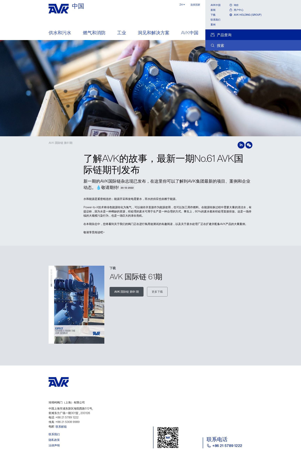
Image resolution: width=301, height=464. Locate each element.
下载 (213, 15)
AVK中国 (189, 33)
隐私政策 (54, 440)
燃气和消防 (94, 33)
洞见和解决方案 (153, 33)
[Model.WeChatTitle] (248, 145)
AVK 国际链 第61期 (60, 143)
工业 (121, 33)
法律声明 (54, 445)
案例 (213, 24)
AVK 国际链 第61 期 (126, 292)
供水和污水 (60, 33)
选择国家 (195, 4)
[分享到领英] (241, 145)
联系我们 (215, 19)
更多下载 (157, 292)
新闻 (213, 10)
